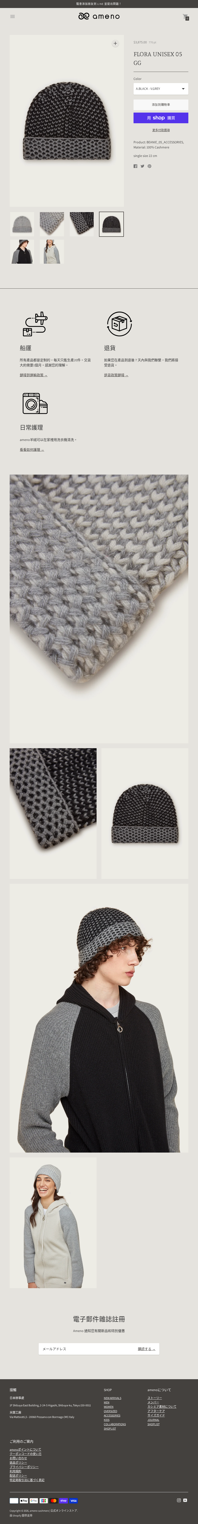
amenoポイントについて (25, 1449)
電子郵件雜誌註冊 (99, 1319)
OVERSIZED (110, 1411)
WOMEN (108, 1407)
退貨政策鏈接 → (116, 375)
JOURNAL (153, 1420)
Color (137, 79)
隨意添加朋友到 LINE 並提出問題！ (99, 4)
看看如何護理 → (32, 449)
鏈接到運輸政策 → (34, 375)
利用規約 (15, 1471)
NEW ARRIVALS (112, 1398)
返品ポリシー (18, 1462)
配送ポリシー (18, 1476)
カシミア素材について (162, 1407)
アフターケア (156, 1411)
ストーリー (155, 1398)
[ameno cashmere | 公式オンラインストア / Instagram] (179, 1500)
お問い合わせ (18, 1458)
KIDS (106, 1420)
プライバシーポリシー (24, 1467)
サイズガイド (156, 1415)
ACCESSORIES (112, 1415)
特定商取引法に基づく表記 (27, 1480)
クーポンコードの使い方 (26, 1454)
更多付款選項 (161, 130)
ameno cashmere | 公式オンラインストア (53, 1510)
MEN (106, 1402)
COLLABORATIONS (115, 1424)
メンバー (153, 1402)
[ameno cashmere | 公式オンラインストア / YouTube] (185, 1500)
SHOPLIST (110, 1428)
